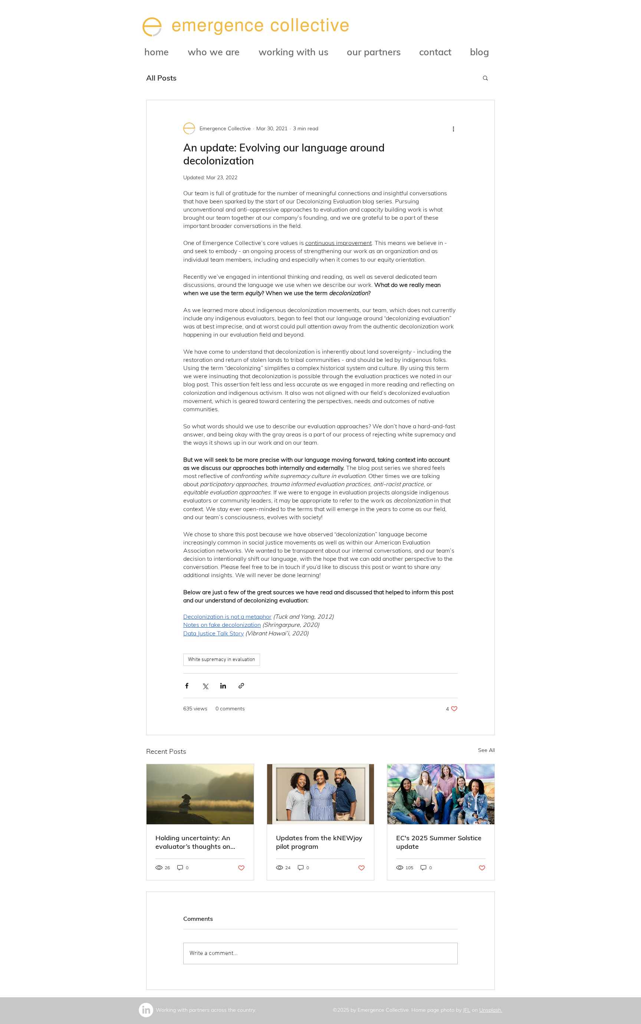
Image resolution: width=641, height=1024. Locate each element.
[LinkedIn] (146, 1010)
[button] (485, 78)
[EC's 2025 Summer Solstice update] (440, 794)
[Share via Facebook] (186, 685)
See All (486, 750)
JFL (466, 1010)
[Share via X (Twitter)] (204, 685)
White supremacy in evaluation (221, 660)
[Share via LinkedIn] (223, 685)
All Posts (161, 77)
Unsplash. (490, 1010)
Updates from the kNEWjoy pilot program (319, 842)
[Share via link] (241, 685)
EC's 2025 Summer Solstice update (438, 842)
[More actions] (453, 128)
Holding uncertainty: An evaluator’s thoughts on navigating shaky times (192, 842)
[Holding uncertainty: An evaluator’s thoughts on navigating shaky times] (200, 794)
